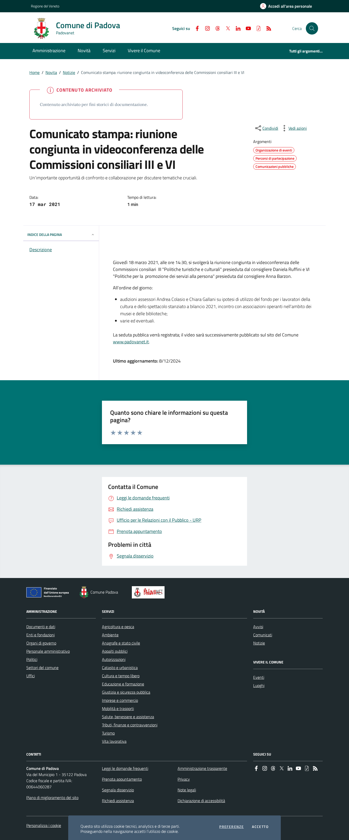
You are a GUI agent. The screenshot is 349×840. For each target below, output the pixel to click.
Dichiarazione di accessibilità (201, 801)
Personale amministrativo (48, 651)
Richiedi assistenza (118, 801)
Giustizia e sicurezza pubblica (126, 692)
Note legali (187, 790)
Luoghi (258, 685)
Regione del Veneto (45, 6)
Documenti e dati (40, 627)
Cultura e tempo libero (120, 676)
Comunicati (262, 635)
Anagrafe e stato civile (121, 643)
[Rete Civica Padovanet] (149, 592)
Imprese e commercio (120, 700)
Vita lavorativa (114, 741)
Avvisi (258, 627)
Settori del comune (42, 667)
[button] (312, 28)
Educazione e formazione (123, 684)
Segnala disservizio (118, 790)
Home (34, 72)
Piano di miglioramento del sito (52, 797)
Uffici (30, 676)
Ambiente (110, 635)
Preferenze (231, 826)
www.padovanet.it (131, 341)
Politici (31, 659)
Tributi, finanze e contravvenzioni (129, 725)
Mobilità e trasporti (118, 708)
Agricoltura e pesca (118, 627)
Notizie (69, 72)
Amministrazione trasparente (202, 768)
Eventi (258, 677)
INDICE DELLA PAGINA (44, 234)
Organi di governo (41, 643)
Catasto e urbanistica (120, 667)
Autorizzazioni (113, 659)
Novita (51, 72)
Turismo (108, 733)
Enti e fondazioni (40, 635)
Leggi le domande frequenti (125, 768)
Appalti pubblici (114, 651)
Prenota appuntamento (122, 779)
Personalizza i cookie (43, 825)
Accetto (260, 826)
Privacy (184, 779)
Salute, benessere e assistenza (128, 717)
